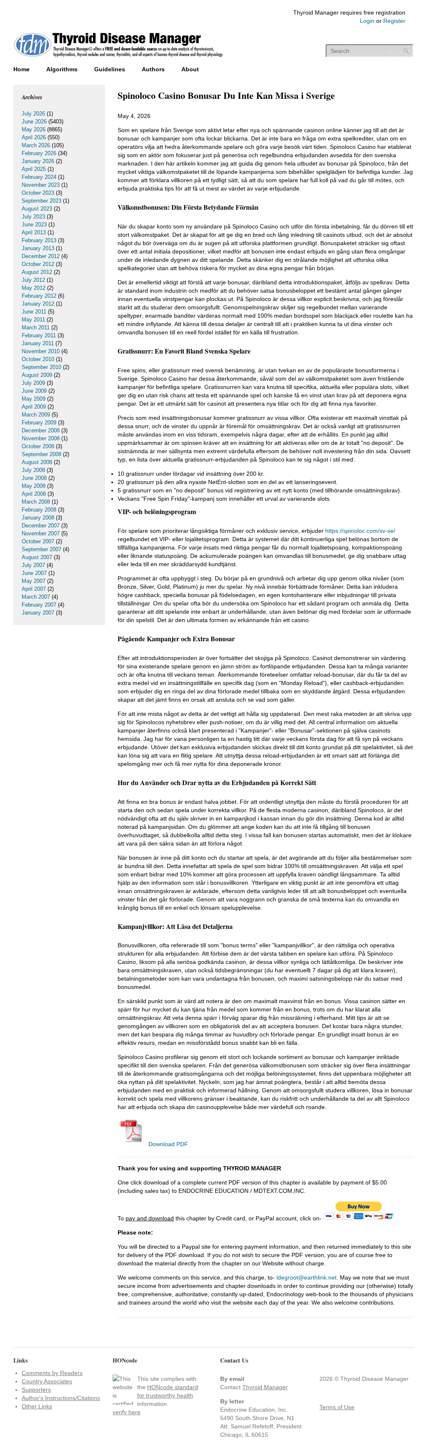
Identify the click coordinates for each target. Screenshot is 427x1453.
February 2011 (39, 335)
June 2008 (34, 478)
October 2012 (38, 264)
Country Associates (47, 1381)
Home (21, 69)
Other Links (37, 1406)
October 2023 (38, 193)
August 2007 (37, 557)
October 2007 (38, 541)
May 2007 (33, 581)
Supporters (36, 1389)
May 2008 (33, 486)
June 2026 (34, 121)
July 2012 (33, 280)
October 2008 (38, 446)
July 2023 (33, 216)
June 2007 (34, 573)
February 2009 (39, 422)
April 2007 (34, 589)
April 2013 (34, 232)
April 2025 (34, 169)
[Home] (118, 58)
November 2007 (41, 533)
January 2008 (38, 517)
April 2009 (34, 407)
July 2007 (33, 565)
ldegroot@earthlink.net (306, 1277)
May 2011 (33, 319)
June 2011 (34, 312)
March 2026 (36, 145)
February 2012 (39, 296)
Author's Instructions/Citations (61, 1398)
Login (367, 21)
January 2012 (38, 304)
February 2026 (39, 153)
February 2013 (39, 240)
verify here (127, 1412)
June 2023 (34, 224)
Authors (153, 69)
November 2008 (41, 438)
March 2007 (36, 597)
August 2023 (37, 209)
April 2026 (34, 137)
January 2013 (38, 248)
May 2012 (33, 288)
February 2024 (39, 177)
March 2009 (36, 415)
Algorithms (62, 69)
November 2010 (41, 351)
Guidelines (109, 69)
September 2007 (41, 549)
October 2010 (38, 359)
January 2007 (38, 613)
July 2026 (33, 113)
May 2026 (33, 129)
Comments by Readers (52, 1373)
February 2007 (39, 605)
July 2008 (33, 470)
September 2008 (41, 454)
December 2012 (41, 256)
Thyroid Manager (265, 1387)
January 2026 (38, 161)
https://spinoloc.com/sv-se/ (360, 530)
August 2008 (37, 462)
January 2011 (38, 343)
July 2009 (33, 383)
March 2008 (36, 502)
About (190, 69)
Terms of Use (336, 1407)
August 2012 (37, 272)
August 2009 (37, 375)
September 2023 (41, 201)
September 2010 (41, 367)
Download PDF (167, 1144)
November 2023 (41, 185)
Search (406, 51)
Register (394, 21)
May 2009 (33, 399)
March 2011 (36, 327)
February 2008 (39, 510)
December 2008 (41, 430)
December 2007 (41, 525)
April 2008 (34, 494)
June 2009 (34, 391)
